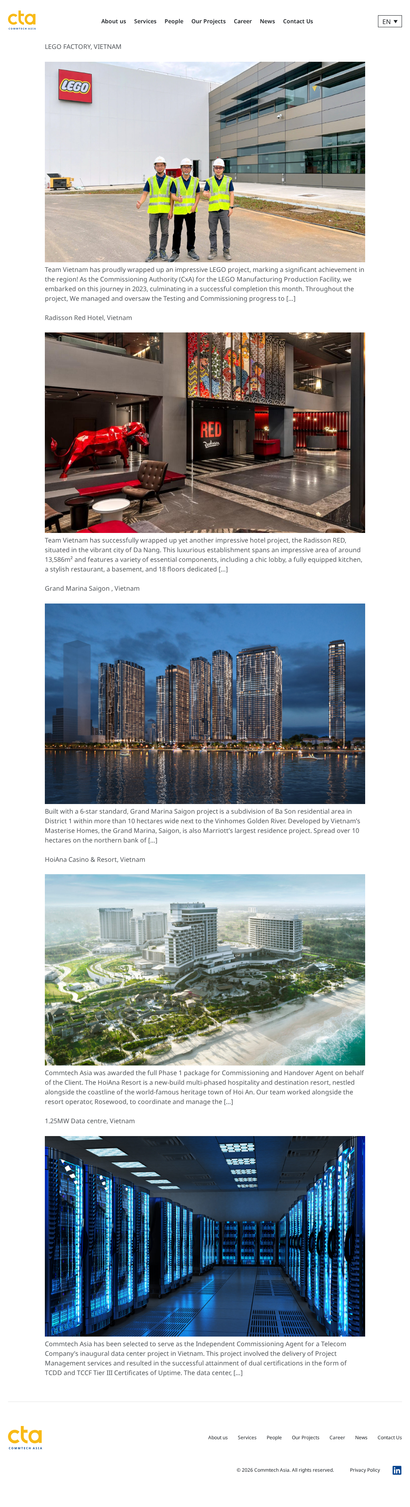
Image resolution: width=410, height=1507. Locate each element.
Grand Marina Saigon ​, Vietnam (92, 588)
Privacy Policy (365, 1469)
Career (243, 21)
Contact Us (298, 21)
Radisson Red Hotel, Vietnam (88, 317)
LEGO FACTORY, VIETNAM (83, 46)
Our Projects (208, 21)
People (174, 21)
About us (113, 21)
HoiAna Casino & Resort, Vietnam (95, 859)
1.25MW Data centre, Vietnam (90, 1120)
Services (145, 21)
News (267, 21)
